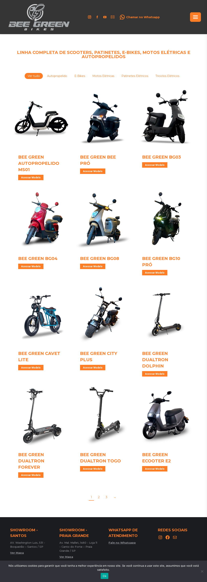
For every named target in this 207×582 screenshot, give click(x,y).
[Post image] (41, 118)
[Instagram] (160, 537)
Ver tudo (34, 76)
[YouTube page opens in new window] (105, 17)
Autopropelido (57, 76)
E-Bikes (79, 76)
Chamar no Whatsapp (143, 17)
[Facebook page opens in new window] (97, 17)
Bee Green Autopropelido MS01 (38, 163)
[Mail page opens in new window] (112, 17)
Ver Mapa (17, 552)
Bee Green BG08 (99, 258)
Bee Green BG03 (161, 157)
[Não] (202, 571)
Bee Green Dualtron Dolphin (155, 359)
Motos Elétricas (103, 76)
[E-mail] (174, 537)
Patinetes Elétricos (134, 76)
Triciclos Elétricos (167, 76)
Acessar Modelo (31, 177)
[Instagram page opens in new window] (89, 17)
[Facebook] (167, 537)
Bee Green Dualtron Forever (31, 461)
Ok (104, 576)
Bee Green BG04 (37, 258)
